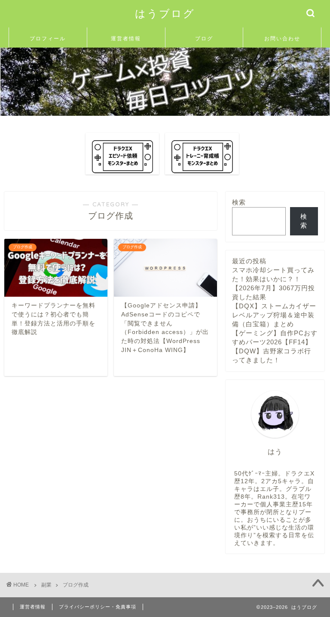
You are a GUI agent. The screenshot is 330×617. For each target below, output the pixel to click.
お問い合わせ (282, 38)
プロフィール (48, 38)
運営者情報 (126, 38)
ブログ (204, 38)
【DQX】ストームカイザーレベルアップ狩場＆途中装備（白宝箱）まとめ (274, 315)
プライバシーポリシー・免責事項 (97, 606)
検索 (239, 202)
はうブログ (165, 13)
